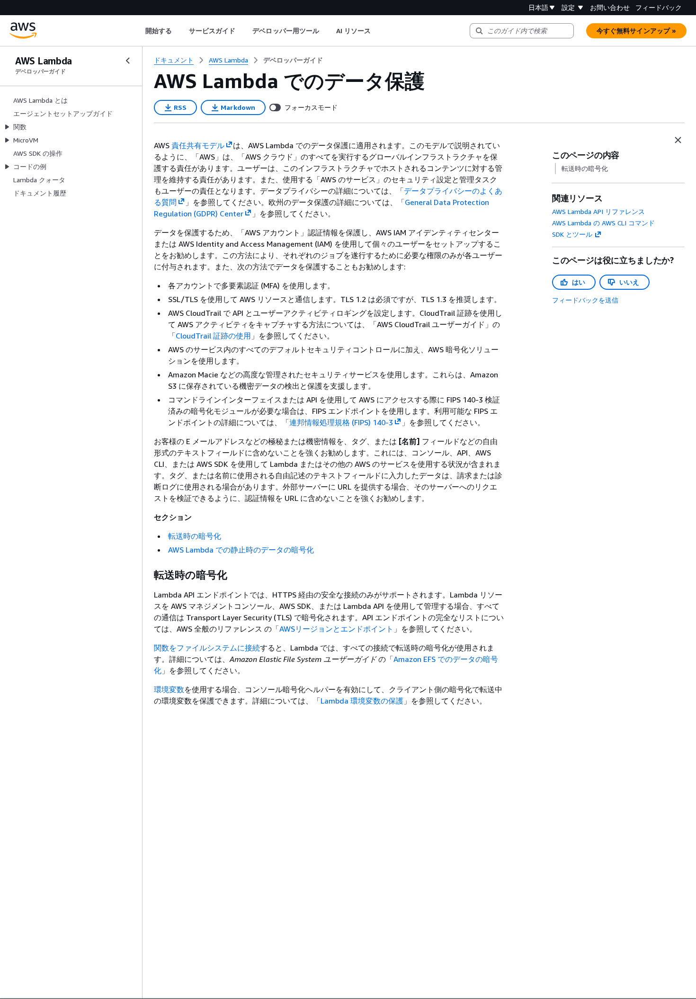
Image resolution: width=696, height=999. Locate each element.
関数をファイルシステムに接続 (207, 647)
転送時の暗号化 (194, 536)
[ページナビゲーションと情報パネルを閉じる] (678, 140)
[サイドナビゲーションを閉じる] (127, 60)
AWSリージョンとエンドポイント (336, 628)
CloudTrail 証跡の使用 (213, 335)
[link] (293, 60)
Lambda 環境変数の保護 (362, 700)
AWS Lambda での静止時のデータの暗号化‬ (241, 549)
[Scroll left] (138, 30)
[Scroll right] (378, 30)
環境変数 (169, 689)
